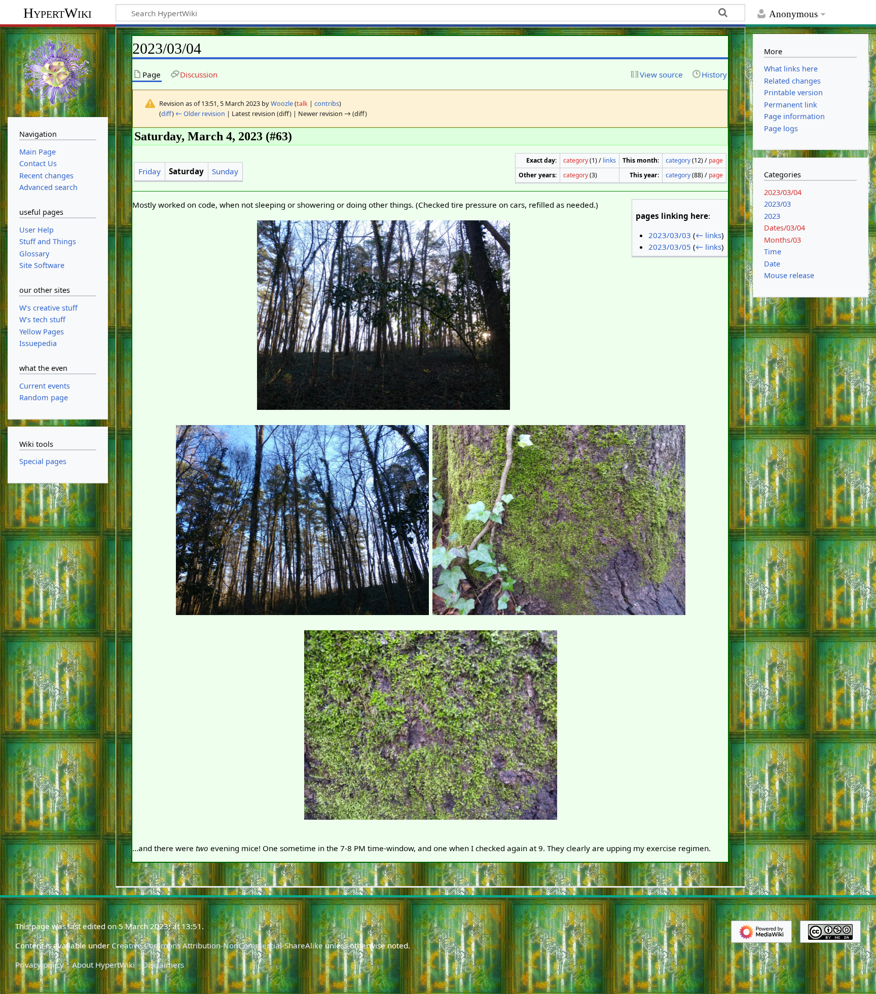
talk (302, 103)
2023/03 (777, 204)
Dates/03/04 (784, 228)
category (575, 160)
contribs (326, 103)
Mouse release (789, 275)
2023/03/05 (669, 247)
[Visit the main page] (58, 70)
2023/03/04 (782, 192)
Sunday (225, 171)
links (609, 160)
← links (708, 235)
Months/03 (782, 240)
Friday (149, 171)
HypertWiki (57, 13)
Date (772, 264)
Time (772, 251)
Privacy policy (39, 965)
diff (166, 113)
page (716, 160)
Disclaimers (163, 965)
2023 (772, 216)
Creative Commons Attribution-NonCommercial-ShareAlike (217, 945)
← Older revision (200, 113)
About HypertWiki (103, 965)
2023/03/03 (669, 235)
